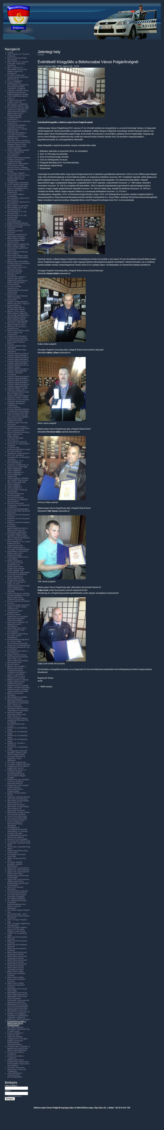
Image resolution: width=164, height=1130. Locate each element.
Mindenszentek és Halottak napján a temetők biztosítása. (18, 686)
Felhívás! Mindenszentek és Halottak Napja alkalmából (18, 377)
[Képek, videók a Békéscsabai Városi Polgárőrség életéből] (97, 43)
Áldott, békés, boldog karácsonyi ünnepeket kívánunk (16, 985)
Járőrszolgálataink (14, 469)
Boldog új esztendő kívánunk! (18, 225)
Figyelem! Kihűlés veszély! (17, 388)
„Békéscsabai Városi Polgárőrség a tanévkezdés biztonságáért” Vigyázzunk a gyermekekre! (18, 1063)
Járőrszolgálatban (14, 471)
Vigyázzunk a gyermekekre (18, 868)
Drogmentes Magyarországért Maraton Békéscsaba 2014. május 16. (18, 302)
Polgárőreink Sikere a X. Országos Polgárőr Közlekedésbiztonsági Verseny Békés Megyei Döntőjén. (16, 774)
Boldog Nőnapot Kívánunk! (17, 223)
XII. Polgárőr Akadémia (16, 899)
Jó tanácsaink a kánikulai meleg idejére (17, 491)
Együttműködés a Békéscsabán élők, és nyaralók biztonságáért (16, 307)
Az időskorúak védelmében (18, 183)
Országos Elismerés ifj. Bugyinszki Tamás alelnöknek (16, 758)
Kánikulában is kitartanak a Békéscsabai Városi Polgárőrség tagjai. (17, 553)
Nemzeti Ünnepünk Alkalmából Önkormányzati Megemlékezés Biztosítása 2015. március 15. (17, 702)
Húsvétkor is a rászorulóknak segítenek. (17, 441)
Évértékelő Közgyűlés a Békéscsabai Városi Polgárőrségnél (16, 1023)
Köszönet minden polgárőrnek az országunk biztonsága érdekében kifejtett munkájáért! (17, 617)
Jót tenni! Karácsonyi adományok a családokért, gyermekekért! (17, 499)
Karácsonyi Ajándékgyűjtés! (18, 509)
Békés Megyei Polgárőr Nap (18, 244)
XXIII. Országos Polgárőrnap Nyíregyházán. (18, 924)
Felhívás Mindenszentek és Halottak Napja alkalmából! (18, 358)
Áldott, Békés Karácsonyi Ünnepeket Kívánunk (17, 953)
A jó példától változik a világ (17, 106)
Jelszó (8, 1091)
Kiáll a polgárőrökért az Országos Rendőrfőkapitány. (18, 548)
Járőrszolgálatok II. (14, 488)
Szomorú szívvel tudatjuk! (17, 839)
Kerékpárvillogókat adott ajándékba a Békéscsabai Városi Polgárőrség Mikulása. (18, 536)
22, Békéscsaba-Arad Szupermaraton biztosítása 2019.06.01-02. (17, 77)
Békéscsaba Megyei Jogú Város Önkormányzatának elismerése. (17, 257)
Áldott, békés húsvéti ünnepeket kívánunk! (15, 969)
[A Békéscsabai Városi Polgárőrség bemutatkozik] (49, 43)
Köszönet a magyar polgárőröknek (15, 612)
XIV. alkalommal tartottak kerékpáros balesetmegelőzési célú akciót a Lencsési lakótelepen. (16, 904)
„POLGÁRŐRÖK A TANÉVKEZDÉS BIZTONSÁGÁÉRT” (15, 1075)
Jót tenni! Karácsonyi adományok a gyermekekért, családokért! (18, 505)
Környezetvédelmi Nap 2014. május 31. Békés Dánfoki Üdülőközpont (18, 607)
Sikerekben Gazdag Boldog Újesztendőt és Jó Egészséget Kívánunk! (18, 802)
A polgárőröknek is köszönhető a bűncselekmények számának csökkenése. (18, 120)
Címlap (41, 55)
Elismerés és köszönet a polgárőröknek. (17, 327)
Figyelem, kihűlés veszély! (17, 398)
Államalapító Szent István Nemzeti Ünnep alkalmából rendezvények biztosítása (17, 1006)
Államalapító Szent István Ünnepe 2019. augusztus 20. (18, 1011)
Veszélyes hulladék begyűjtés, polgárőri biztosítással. (15, 864)
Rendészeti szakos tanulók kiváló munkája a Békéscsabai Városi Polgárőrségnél (18, 788)
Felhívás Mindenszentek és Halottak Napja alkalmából (18, 354)
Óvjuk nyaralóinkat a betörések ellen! (15, 1034)
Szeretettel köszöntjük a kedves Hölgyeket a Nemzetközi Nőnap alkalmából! (16, 823)
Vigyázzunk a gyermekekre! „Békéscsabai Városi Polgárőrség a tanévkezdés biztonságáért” (18, 882)
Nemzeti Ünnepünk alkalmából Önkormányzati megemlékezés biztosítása (17, 708)
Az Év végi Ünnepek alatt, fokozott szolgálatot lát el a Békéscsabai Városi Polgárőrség (17, 189)
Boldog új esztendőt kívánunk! (15, 228)
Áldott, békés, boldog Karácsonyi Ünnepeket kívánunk (16, 973)
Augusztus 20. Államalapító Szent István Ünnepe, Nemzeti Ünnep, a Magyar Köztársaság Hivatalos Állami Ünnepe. (18, 167)
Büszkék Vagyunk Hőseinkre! (14, 274)
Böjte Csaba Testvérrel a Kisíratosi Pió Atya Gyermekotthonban (17, 269)
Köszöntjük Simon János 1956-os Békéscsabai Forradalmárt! (17, 630)
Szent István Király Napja (17, 816)
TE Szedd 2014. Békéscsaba (18, 841)
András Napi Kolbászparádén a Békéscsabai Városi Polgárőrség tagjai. (18, 160)
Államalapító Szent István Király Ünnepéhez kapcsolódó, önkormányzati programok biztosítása (18, 999)
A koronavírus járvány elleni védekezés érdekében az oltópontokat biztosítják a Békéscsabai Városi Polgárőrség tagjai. (18, 111)
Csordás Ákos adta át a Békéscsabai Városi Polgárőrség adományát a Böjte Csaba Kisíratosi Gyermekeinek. (17, 280)
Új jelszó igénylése (14, 1096)
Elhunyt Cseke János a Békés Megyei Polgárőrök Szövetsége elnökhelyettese (18, 313)
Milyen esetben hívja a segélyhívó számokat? (16, 677)
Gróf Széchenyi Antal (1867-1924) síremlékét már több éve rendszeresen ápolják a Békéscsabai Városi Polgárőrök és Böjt (18, 417)
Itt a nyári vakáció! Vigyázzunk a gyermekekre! (18, 452)
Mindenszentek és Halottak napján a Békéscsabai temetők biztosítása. (18, 682)
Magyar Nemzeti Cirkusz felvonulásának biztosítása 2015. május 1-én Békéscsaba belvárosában (17, 658)
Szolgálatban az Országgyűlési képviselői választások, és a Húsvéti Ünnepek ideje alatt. (17, 830)
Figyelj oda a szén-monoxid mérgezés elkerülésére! (18, 400)
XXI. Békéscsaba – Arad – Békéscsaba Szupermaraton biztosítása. (18, 916)
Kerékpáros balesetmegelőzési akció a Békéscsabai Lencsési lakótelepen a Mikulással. (17, 529)
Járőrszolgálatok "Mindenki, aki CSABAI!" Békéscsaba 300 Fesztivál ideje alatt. (18, 480)
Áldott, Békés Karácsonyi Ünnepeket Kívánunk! (17, 965)
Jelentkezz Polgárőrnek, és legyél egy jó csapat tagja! (18, 466)
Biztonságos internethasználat (14, 220)
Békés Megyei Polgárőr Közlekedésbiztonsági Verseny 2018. (16, 240)
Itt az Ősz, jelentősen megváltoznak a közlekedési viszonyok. (18, 457)
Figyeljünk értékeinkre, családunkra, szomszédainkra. (16, 405)
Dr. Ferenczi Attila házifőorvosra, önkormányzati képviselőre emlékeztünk (17, 289)
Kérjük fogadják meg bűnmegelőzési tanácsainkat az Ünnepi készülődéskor (18, 572)
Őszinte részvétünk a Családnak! (15, 1053)
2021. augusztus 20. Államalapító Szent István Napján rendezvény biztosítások (17, 70)
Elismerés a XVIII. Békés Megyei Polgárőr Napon (17, 324)
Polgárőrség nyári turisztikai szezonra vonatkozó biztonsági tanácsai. (18, 781)
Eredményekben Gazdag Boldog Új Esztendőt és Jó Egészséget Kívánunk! (17, 340)
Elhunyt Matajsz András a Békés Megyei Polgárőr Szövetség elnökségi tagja (17, 319)
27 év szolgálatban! (14, 81)
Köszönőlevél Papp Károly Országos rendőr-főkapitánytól (17, 635)
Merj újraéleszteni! (14, 662)
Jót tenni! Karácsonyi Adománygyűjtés (15, 494)
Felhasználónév (11, 1085)
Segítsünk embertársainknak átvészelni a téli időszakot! (18, 798)
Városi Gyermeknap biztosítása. (15, 888)
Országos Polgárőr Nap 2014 (18, 764)
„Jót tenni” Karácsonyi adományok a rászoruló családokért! (16, 1069)
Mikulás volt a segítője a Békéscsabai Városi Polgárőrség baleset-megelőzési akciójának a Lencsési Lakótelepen (16, 670)
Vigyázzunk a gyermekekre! (18, 870)
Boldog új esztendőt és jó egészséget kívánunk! (17, 235)
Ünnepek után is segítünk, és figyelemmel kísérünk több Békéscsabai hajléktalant (18, 1048)
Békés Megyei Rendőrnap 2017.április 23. (17, 253)
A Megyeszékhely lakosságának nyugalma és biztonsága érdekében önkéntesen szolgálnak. (18, 86)
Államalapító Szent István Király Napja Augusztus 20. (17, 993)
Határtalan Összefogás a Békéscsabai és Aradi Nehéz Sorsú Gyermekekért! (18, 428)
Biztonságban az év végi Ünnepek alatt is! (16, 208)
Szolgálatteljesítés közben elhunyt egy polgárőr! (17, 836)
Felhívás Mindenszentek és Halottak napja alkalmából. (18, 362)
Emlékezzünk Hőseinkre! (17, 336)
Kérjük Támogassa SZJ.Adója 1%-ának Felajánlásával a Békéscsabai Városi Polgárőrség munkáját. (16, 564)
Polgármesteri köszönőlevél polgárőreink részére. (18, 767)
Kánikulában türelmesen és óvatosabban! (17, 558)
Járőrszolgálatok (13, 484)
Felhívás (10, 344)
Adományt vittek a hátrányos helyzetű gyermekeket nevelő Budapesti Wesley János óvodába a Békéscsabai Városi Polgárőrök (18, 144)
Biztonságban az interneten (18, 206)
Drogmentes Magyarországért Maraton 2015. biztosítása (17, 296)
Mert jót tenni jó (13, 664)
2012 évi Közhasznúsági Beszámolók (16, 59)
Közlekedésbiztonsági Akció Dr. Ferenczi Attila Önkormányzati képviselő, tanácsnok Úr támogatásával (18, 642)
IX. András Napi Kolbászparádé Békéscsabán (18, 448)
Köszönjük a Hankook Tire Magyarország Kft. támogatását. (17, 624)
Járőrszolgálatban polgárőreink (14, 475)
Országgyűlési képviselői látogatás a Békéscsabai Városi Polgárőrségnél (17, 753)
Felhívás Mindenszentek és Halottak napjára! (18, 366)
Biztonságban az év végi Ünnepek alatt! (16, 212)
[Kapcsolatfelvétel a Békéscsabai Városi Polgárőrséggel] (81, 43)
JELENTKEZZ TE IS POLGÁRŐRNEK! (15, 462)
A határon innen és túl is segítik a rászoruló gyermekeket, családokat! (17, 102)
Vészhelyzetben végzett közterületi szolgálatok (16, 896)
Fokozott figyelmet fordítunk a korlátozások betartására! (18, 410)
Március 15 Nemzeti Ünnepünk (15, 694)
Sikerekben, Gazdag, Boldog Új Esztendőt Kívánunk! (18, 813)
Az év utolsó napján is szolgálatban (15, 195)
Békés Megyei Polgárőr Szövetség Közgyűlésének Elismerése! (17, 248)
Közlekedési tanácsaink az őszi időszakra (17, 652)
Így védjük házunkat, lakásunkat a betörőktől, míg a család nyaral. (18, 1029)
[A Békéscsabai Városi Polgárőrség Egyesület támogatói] (113, 43)
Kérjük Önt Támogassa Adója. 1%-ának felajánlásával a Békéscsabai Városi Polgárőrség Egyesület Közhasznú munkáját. (18, 586)
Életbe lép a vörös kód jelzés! (18, 1019)
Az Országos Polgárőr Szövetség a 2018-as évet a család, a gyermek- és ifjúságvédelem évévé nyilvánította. (18, 177)
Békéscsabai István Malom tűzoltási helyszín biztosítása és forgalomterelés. (18, 263)
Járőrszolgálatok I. (14, 486)
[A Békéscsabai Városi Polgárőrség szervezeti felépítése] (65, 43)
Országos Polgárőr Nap (16, 762)
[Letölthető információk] (129, 43)
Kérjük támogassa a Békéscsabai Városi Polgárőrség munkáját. (16, 578)
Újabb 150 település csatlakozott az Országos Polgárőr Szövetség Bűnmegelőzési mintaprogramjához (17, 1040)
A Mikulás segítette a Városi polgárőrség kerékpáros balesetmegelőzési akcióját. (18, 92)
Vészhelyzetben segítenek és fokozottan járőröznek (17, 892)
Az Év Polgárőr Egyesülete (17, 185)
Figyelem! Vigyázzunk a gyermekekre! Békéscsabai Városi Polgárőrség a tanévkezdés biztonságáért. (18, 393)
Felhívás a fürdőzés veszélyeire (15, 374)
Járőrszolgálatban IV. (15, 472)
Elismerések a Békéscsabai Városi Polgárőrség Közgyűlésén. (18, 332)
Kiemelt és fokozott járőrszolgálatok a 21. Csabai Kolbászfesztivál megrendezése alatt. (18, 542)
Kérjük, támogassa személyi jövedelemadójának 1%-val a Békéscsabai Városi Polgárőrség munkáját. (18, 596)
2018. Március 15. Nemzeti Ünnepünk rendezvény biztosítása (17, 64)
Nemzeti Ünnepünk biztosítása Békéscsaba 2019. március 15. (16, 714)
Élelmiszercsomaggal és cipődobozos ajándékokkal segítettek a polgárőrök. (17, 1016)
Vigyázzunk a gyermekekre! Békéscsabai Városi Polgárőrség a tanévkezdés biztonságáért (18, 874)
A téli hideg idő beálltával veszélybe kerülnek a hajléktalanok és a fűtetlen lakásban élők (17, 128)
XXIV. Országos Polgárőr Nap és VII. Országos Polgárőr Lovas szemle (17, 929)
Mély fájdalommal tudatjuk (17, 697)
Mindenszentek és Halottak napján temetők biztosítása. (18, 690)
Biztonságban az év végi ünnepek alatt (16, 216)
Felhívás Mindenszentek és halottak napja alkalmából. (18, 370)
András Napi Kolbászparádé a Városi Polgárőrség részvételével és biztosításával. (18, 153)
